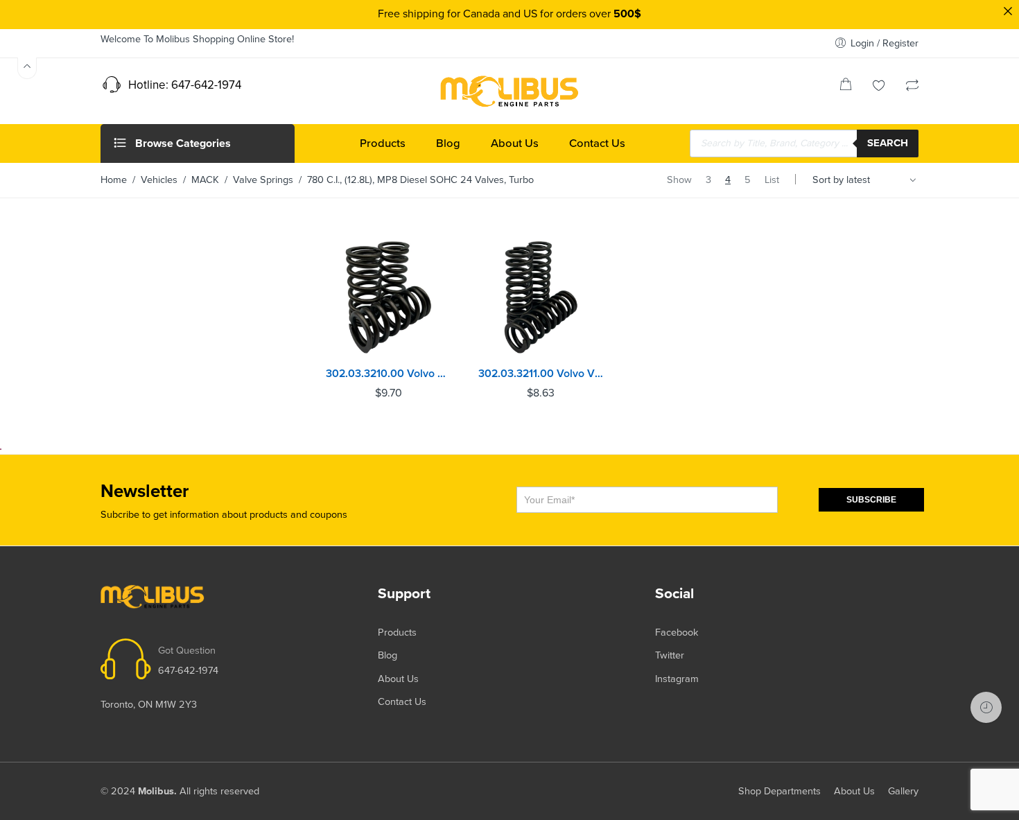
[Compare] (912, 87)
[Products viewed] (986, 707)
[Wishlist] (879, 87)
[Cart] (845, 87)
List (772, 180)
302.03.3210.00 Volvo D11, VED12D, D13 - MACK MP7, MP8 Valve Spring (388, 374)
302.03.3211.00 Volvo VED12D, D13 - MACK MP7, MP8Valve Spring (540, 374)
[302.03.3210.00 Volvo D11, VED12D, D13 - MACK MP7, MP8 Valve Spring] (388, 297)
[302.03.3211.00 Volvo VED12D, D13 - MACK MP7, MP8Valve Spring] (540, 297)
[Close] (1008, 11)
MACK (205, 180)
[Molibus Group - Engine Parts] (509, 91)
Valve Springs (263, 180)
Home (114, 180)
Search (887, 143)
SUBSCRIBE (871, 500)
